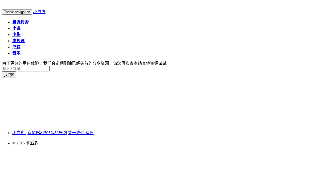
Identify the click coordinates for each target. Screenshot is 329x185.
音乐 (16, 53)
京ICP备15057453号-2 (47, 133)
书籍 (16, 47)
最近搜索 (20, 22)
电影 (16, 34)
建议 (89, 133)
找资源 (9, 75)
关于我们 (76, 133)
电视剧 (18, 41)
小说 (16, 28)
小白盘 (39, 12)
